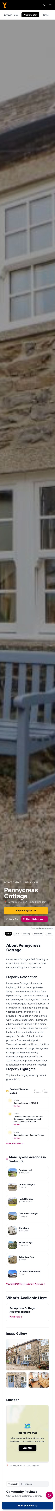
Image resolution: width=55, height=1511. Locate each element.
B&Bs (17, 934)
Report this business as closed (42, 928)
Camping (26, 934)
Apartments (38, 934)
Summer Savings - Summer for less (29, 1135)
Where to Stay (30, 15)
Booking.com (26, 1484)
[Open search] (44, 5)
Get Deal (17, 1106)
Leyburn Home (11, 15)
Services (46, 15)
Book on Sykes (24, 910)
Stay (17, 882)
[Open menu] (50, 5)
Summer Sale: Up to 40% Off (26, 1103)
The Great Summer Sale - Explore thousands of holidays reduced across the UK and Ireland (28, 1119)
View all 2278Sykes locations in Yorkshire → (25, 1284)
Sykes (16, 1100)
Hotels (8, 934)
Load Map (27, 1448)
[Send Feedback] (49, 1495)
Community (13, 1484)
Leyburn (8, 882)
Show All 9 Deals (13, 1143)
